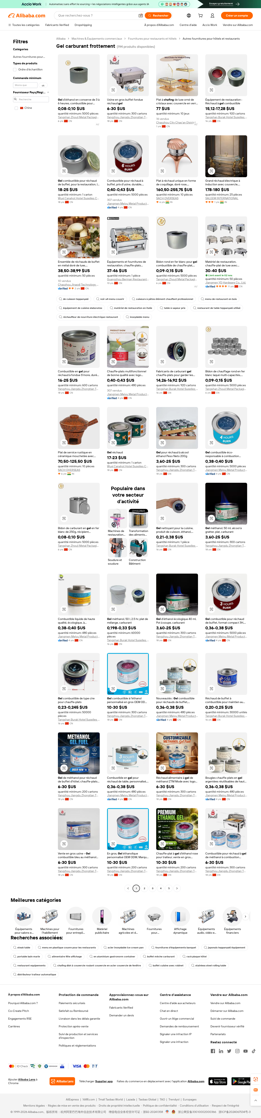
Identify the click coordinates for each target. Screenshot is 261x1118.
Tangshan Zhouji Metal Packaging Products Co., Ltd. (79, 117)
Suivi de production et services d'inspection (78, 1035)
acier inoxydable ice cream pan (126, 947)
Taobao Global (147, 1099)
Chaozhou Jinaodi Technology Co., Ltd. (79, 284)
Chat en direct (169, 1010)
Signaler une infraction (174, 1041)
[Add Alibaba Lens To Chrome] (62, 1081)
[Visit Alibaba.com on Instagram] (237, 1051)
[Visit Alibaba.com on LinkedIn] (221, 1051)
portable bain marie (28, 956)
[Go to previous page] (128, 888)
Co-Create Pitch (18, 1010)
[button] (140, 15)
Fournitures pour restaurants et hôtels (152, 38)
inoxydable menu (139, 317)
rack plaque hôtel (197, 956)
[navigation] (31, 464)
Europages (190, 1099)
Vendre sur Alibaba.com (225, 1003)
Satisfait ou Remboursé (73, 1010)
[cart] (201, 16)
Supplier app (104, 1081)
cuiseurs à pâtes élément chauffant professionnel (164, 299)
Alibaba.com (196, 1081)
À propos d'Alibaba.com (24, 994)
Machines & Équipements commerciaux (97, 38)
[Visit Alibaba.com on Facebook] (212, 1051)
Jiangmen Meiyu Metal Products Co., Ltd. (128, 203)
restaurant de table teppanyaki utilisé (218, 308)
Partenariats (218, 1034)
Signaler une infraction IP (176, 1034)
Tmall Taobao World (110, 1099)
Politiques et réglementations (77, 1045)
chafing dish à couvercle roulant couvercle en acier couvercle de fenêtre (99, 965)
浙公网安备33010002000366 (197, 1112)
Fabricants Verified (121, 1007)
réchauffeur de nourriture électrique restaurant (90, 317)
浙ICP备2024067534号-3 (235, 1112)
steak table (23, 947)
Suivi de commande (222, 1018)
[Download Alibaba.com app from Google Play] (242, 1081)
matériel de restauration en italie (133, 308)
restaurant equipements (31, 965)
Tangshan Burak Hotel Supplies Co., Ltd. (226, 117)
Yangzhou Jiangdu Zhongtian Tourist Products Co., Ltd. (128, 117)
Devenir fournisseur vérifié (227, 1026)
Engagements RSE (20, 1018)
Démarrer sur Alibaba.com (226, 1010)
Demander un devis (121, 1015)
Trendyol (173, 1099)
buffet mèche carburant (161, 956)
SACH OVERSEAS (167, 198)
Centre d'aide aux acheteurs (178, 1003)
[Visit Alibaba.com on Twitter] (229, 1051)
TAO (162, 1099)
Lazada (130, 1099)
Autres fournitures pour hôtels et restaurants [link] (211, 38)
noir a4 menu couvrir (112, 299)
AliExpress (72, 1099)
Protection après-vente (73, 1026)
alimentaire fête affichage (67, 956)
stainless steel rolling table (210, 965)
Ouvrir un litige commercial (177, 1018)
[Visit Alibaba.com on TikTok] (253, 1051)
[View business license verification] (167, 1112)
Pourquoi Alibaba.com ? (23, 1003)
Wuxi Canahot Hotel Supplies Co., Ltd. (79, 198)
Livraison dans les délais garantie (79, 1018)
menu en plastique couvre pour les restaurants (69, 947)
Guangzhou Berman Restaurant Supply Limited (128, 279)
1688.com (88, 1099)
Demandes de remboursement (179, 1026)
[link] (255, 1079)
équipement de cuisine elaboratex (82, 308)
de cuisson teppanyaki (75, 299)
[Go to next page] (177, 888)
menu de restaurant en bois (221, 299)
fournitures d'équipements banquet (175, 947)
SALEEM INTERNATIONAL (221, 198)
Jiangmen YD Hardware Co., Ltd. (225, 282)
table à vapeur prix (174, 308)
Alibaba (60, 38)
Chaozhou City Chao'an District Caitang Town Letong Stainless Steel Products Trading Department (177, 122)
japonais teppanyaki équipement (226, 947)
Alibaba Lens (26, 1079)
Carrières (14, 1026)
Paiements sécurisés (72, 1003)
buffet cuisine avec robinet (168, 965)
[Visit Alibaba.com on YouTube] (245, 1051)
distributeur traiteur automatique (36, 974)
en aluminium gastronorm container (114, 956)
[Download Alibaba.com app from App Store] (217, 1081)
